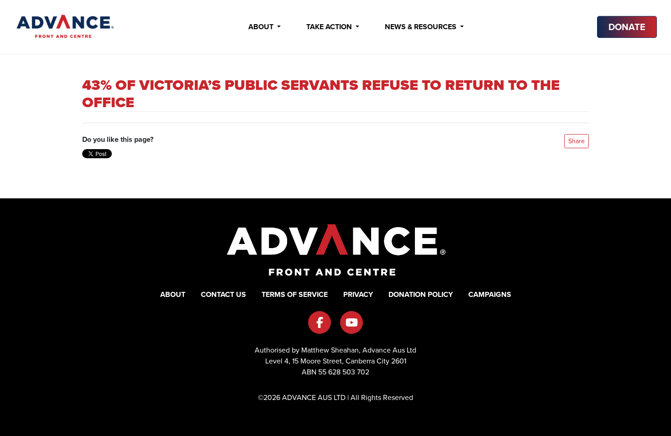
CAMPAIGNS (489, 294)
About (261, 26)
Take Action (330, 26)
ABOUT (172, 294)
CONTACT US (223, 294)
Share (576, 141)
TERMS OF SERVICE (295, 294)
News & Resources (421, 26)
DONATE (626, 27)
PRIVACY (358, 294)
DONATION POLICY (420, 294)
